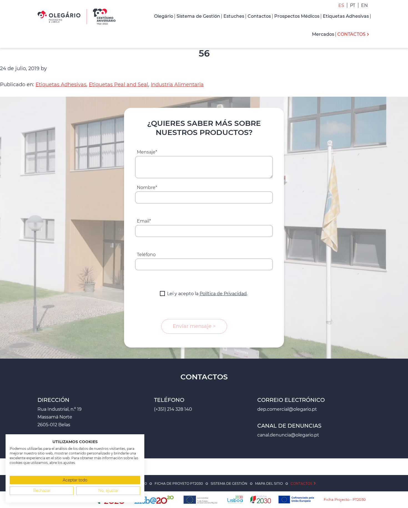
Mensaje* (147, 152)
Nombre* (147, 187)
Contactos (301, 483)
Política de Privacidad (223, 293)
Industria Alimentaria (177, 84)
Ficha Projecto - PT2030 (345, 499)
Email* (144, 221)
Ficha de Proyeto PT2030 (179, 483)
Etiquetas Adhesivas (61, 84)
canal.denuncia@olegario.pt (288, 435)
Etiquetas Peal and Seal (118, 84)
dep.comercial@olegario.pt (287, 409)
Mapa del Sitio (269, 483)
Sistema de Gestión (229, 483)
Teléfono (146, 254)
